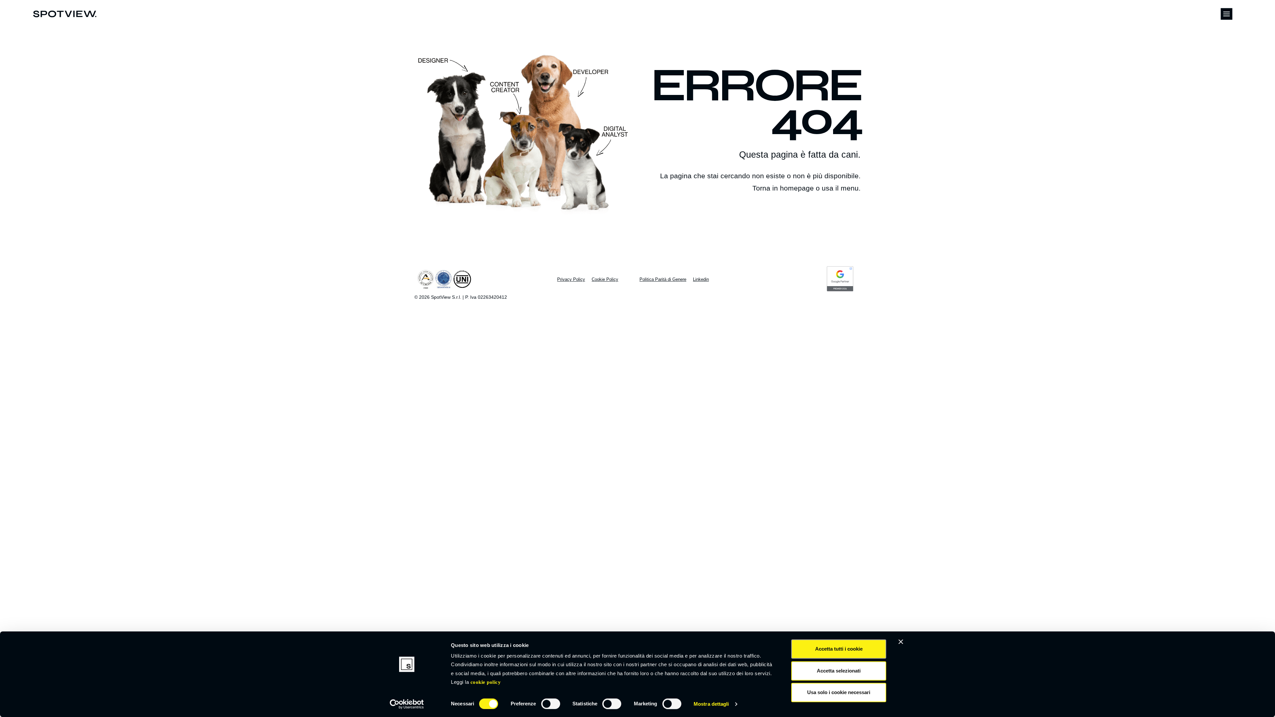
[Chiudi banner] (900, 641)
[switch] (550, 703)
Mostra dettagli (711, 704)
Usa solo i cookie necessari (838, 692)
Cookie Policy (485, 682)
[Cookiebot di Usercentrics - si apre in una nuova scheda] (407, 704)
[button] (1226, 14)
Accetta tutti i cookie (839, 649)
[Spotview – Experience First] (64, 14)
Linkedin (701, 279)
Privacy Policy (571, 279)
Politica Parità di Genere (662, 279)
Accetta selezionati (839, 671)
